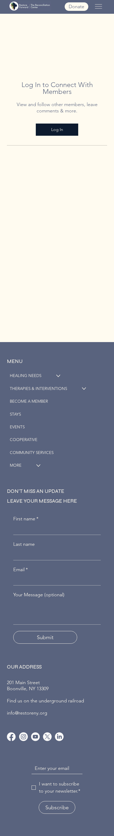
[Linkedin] (59, 736)
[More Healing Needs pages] (58, 376)
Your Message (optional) (38, 595)
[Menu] (98, 6)
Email (20, 570)
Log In (57, 129)
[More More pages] (38, 465)
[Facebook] (11, 736)
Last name (24, 544)
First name (25, 519)
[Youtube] (35, 736)
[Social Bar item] (47, 736)
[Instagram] (23, 736)
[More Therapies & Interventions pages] (84, 388)
